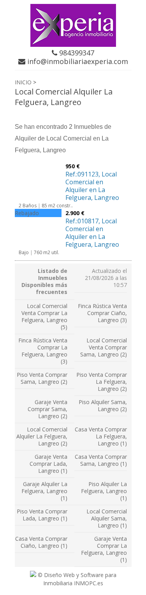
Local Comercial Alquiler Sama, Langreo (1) (106, 518)
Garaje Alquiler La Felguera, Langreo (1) (44, 491)
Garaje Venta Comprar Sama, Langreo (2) (47, 409)
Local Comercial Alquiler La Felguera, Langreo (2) (41, 436)
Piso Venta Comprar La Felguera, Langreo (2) (101, 381)
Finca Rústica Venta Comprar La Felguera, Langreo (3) (42, 351)
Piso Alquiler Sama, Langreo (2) (103, 405)
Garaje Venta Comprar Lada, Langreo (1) (48, 463)
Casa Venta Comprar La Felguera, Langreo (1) (101, 436)
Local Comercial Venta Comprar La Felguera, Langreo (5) (44, 316)
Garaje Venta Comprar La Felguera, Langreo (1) (104, 549)
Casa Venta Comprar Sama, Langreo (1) (101, 460)
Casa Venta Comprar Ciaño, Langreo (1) (41, 542)
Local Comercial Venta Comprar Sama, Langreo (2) (103, 347)
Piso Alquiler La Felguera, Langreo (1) (104, 491)
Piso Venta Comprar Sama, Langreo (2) (42, 378)
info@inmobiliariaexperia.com (76, 61)
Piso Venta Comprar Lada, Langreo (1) (42, 515)
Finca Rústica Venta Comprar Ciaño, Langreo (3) (102, 313)
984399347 (75, 52)
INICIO (23, 82)
